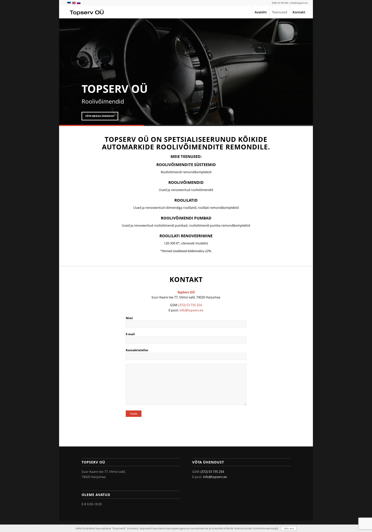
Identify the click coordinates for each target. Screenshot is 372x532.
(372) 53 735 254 (190, 305)
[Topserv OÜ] (87, 12)
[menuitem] (260, 12)
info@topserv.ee (299, 2)
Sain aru (289, 528)
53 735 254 (283, 2)
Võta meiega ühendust (100, 116)
